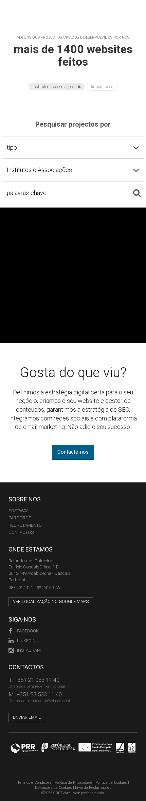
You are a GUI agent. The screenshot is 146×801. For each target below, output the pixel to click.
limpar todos (102, 86)
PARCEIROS (19, 517)
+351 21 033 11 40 (36, 679)
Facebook (28, 630)
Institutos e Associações (54, 86)
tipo (12, 147)
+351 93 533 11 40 (39, 694)
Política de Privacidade (73, 782)
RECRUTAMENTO (25, 525)
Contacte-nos (73, 452)
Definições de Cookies (53, 787)
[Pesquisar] (137, 193)
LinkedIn (26, 640)
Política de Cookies (111, 782)
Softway (18, 510)
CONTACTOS (21, 532)
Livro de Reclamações (93, 787)
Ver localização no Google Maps (51, 601)
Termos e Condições (34, 782)
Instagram (29, 650)
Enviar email (27, 717)
